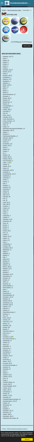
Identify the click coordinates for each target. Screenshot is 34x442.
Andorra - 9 (6, 64)
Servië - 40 (6, 344)
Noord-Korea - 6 (7, 293)
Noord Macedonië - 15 (8, 295)
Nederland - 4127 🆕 (8, 56)
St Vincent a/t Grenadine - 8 (10, 365)
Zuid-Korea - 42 (7, 412)
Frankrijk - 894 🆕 (7, 158)
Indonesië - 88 (6, 196)
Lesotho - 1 (6, 234)
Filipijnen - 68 (6, 155)
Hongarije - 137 (7, 187)
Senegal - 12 (6, 342)
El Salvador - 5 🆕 (7, 143)
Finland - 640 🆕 (7, 156)
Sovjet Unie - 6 (7, 359)
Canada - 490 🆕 (7, 109)
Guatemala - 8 (6, 177)
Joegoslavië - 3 (7, 215)
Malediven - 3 (6, 253)
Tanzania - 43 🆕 (7, 374)
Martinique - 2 (6, 263)
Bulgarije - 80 (6, 100)
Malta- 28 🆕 (6, 259)
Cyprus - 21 (6, 126)
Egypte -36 (6, 141)
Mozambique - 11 (7, 276)
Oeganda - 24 (6, 298)
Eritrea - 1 (5, 147)
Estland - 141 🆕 (7, 145)
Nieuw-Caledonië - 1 (8, 285)
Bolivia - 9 (5, 92)
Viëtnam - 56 (6, 403)
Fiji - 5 (4, 153)
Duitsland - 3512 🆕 (8, 138)
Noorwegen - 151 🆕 (8, 297)
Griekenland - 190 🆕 (8, 170)
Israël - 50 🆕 (6, 202)
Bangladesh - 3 (7, 81)
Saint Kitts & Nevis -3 (8, 331)
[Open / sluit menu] (2, 3)
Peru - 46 (5, 316)
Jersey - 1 (5, 213)
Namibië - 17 (6, 280)
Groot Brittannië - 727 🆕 (9, 174)
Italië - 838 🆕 (6, 204)
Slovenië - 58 (6, 353)
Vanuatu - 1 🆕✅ (7, 395)
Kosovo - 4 (6, 228)
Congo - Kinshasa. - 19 (9, 121)
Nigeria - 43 (6, 291)
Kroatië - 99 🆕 (7, 230)
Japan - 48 (5, 210)
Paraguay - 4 (6, 314)
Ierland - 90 (6, 191)
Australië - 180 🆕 (7, 75)
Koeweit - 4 (6, 227)
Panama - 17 (6, 310)
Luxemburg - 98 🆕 (8, 247)
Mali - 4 (5, 257)
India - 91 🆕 (6, 194)
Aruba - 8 (5, 73)
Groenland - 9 (6, 172)
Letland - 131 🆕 (7, 236)
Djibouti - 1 (5, 132)
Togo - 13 (5, 378)
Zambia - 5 (5, 406)
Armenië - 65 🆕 (7, 71)
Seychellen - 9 (27, 10)
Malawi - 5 (5, 251)
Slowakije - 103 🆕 (7, 355)
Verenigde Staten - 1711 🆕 (10, 401)
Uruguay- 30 (6, 393)
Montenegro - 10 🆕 (8, 274)
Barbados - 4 (6, 83)
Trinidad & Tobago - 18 (8, 382)
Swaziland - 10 (6, 369)
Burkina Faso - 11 (7, 102)
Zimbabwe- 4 (6, 408)
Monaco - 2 (6, 270)
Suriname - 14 (6, 367)
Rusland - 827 (6, 327)
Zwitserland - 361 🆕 (8, 416)
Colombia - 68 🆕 (7, 117)
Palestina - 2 (6, 308)
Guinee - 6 (5, 179)
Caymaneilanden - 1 (8, 105)
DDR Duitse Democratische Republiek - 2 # (14, 128)
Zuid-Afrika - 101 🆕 (8, 410)
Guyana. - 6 (6, 181)
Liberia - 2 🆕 (6, 240)
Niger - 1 (5, 289)
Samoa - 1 (5, 334)
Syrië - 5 (5, 370)
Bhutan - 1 (5, 90)
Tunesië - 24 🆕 (7, 388)
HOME (4, 10)
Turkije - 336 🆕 (7, 389)
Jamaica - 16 (6, 208)
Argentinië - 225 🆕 (8, 69)
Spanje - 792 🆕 (7, 361)
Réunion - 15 (6, 323)
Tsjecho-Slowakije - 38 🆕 (9, 386)
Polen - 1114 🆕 (7, 317)
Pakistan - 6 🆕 (7, 306)
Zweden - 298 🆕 (7, 414)
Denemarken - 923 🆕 (8, 130)
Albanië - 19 (6, 60)
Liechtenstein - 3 (7, 244)
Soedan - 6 (6, 357)
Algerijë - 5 (5, 62)
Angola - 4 (5, 66)
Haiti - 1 (5, 183)
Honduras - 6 (6, 185)
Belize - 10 (5, 86)
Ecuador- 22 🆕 (7, 139)
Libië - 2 (5, 242)
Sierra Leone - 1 (7, 348)
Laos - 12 (5, 232)
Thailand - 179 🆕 (7, 376)
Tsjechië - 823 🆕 (7, 384)
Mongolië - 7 (6, 272)
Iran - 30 (5, 200)
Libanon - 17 (6, 238)
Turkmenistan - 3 (7, 391)
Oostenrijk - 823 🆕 (8, 304)
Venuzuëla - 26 (7, 397)
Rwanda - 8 (6, 329)
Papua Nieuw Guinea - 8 (9, 312)
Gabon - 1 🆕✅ (7, 162)
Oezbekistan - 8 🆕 (8, 302)
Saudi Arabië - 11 (7, 340)
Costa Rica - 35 (7, 122)
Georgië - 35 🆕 (7, 166)
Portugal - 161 (6, 319)
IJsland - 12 (6, 192)
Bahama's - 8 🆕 (7, 79)
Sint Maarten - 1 (7, 352)
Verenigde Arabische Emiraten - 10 (11, 399)
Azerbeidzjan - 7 (7, 77)
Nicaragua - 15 (6, 283)
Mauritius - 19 (6, 264)
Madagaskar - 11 (7, 249)
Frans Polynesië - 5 (8, 160)
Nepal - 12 (5, 281)
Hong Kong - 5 (6, 189)
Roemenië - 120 (7, 325)
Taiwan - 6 (5, 372)
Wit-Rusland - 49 (7, 405)
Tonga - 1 (5, 380)
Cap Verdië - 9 (6, 111)
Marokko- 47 (6, 261)
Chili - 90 (5, 113)
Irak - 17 (5, 198)
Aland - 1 (5, 58)
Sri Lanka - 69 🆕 (7, 363)
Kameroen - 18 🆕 (7, 219)
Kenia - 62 (5, 223)
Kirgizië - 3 (5, 225)
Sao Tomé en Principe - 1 (9, 338)
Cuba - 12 (5, 124)
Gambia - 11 (6, 164)
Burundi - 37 (6, 103)
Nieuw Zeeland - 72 (8, 287)
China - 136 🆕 (7, 115)
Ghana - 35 (6, 168)
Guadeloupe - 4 (7, 175)
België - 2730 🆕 (7, 85)
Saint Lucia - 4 (6, 333)
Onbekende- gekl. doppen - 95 (10, 418)
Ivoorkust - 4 (6, 206)
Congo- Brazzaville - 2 (8, 119)
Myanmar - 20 (6, 278)
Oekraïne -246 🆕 (7, 300)
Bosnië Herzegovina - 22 (9, 94)
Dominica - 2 (6, 134)
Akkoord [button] (27, 439)
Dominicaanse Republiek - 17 (10, 136)
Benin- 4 (5, 88)
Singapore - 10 (6, 350)
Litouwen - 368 (6, 245)
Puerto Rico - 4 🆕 (7, 321)
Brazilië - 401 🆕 (7, 98)
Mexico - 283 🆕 (7, 266)
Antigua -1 (5, 67)
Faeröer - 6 (6, 151)
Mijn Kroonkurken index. (14, 10)
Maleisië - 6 (6, 255)
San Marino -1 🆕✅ (8, 336)
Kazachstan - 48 (7, 221)
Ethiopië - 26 (6, 149)
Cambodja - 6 (6, 107)
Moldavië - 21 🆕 (7, 268)
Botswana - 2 (6, 96)
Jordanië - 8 (6, 217)
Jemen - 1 (5, 211)
